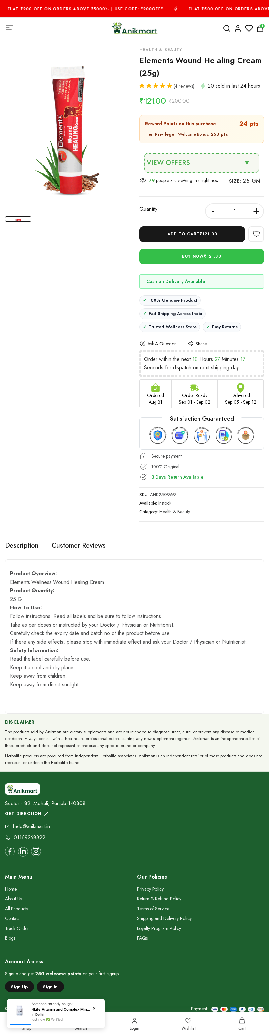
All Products (16, 908)
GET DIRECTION (23, 814)
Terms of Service (153, 908)
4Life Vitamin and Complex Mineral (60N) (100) (61, 1009)
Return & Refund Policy (159, 898)
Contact (12, 918)
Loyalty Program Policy (159, 928)
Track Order (17, 928)
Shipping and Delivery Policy (164, 918)
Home (11, 889)
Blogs (10, 938)
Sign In (50, 987)
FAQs (142, 938)
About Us (13, 898)
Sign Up (19, 987)
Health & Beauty (174, 511)
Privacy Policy (150, 889)
